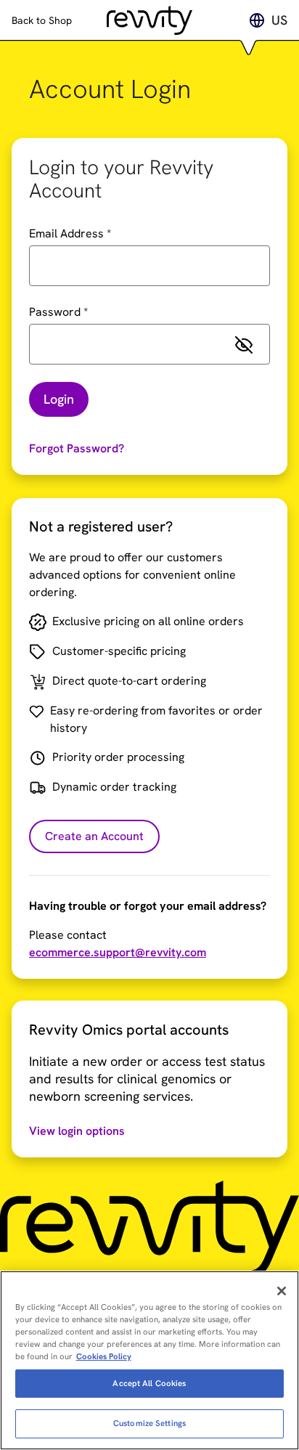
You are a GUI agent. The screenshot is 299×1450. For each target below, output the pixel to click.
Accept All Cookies (149, 1383)
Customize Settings (149, 1423)
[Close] (282, 1291)
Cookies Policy (103, 1356)
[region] (149, 1360)
